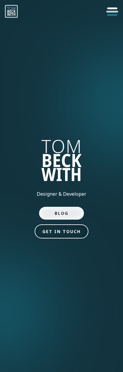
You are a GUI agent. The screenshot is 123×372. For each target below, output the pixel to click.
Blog (61, 213)
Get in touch (61, 231)
